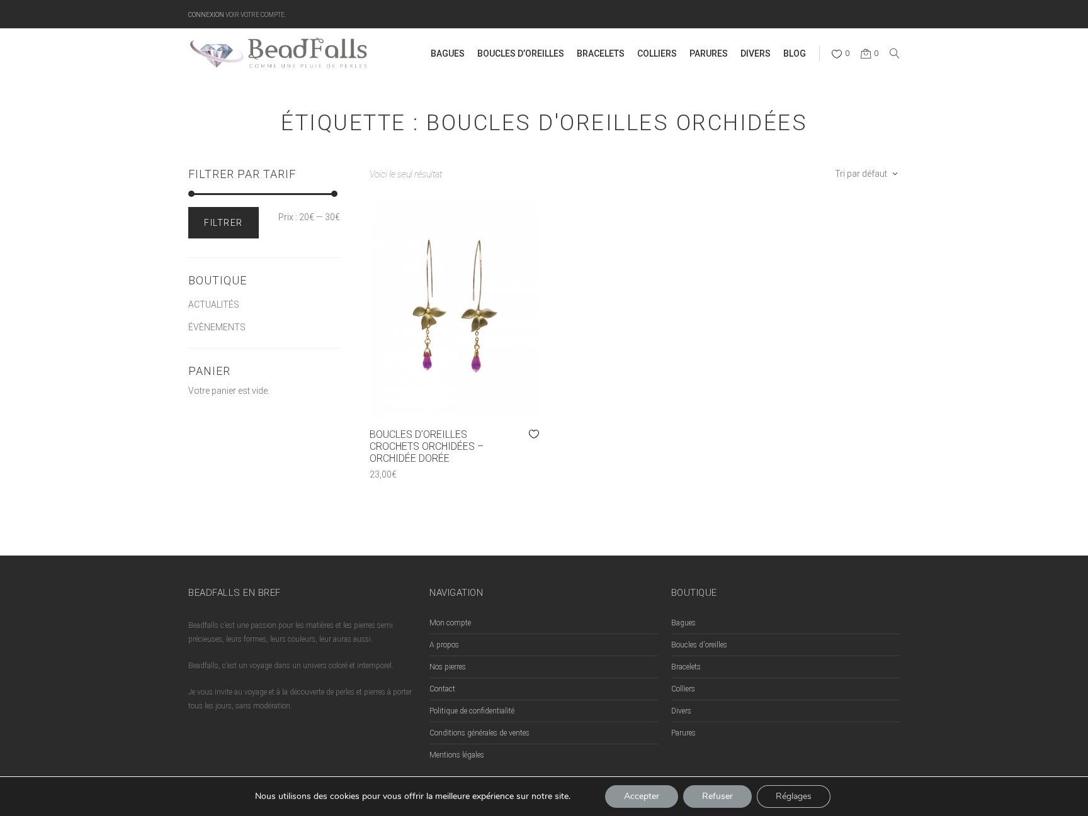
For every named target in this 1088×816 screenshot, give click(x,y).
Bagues (683, 622)
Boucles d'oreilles (699, 644)
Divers (681, 711)
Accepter (641, 796)
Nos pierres (447, 666)
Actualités (213, 304)
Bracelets (686, 666)
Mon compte (450, 622)
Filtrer (223, 223)
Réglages (794, 796)
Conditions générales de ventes (479, 733)
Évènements (217, 327)
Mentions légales (456, 755)
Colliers (683, 689)
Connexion (206, 14)
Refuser (717, 796)
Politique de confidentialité (471, 711)
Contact (442, 689)
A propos (444, 644)
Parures (683, 733)
